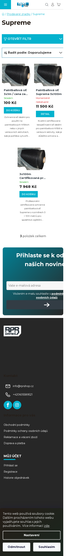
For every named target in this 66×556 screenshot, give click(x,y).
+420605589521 (23, 394)
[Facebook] (8, 405)
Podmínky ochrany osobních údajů (26, 431)
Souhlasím (46, 547)
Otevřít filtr (19, 39)
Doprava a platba (14, 443)
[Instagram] (17, 405)
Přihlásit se (11, 465)
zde (47, 526)
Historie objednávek (16, 477)
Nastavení (31, 535)
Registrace (10, 471)
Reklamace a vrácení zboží (20, 437)
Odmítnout (16, 547)
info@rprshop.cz (23, 386)
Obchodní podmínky (17, 425)
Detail (45, 114)
